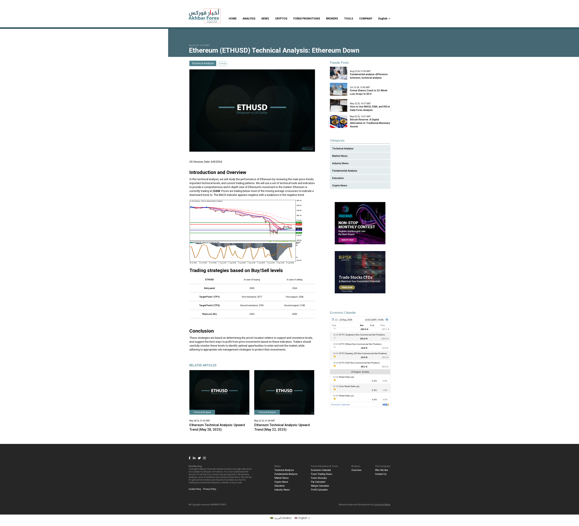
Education (338, 178)
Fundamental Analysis (344, 170)
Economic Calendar (321, 470)
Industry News (340, 163)
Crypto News (339, 185)
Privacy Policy (209, 489)
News (277, 466)
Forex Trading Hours (321, 474)
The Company (382, 466)
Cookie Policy (195, 489)
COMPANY (365, 18)
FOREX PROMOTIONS (306, 18)
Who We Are (381, 470)
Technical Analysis (203, 63)
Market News (340, 155)
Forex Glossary (319, 478)
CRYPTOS (281, 18)
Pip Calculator (318, 481)
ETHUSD (222, 64)
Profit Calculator (319, 489)
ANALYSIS (249, 18)
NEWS (265, 18)
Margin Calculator (320, 485)
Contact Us (380, 474)
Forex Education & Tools (324, 466)
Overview (356, 470)
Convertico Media (382, 504)
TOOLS (348, 18)
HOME (233, 18)
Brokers (355, 466)
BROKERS (332, 18)
